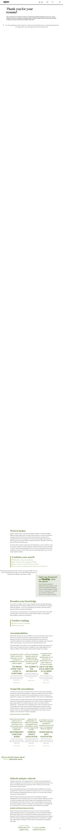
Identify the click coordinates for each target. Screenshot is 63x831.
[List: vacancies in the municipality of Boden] (32, 562)
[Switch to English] (42, 2)
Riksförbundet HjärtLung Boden (17, 734)
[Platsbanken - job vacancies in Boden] (32, 560)
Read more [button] (17, 683)
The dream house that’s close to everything (17, 670)
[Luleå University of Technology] (32, 623)
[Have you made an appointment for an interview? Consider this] (32, 566)
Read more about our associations (19, 714)
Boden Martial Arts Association (46, 734)
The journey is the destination (31, 668)
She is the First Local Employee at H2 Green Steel (46, 670)
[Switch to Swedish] (39, 2)
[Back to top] (60, 828)
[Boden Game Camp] (32, 625)
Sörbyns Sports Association (31, 734)
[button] (52, 2)
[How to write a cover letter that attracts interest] (32, 564)
